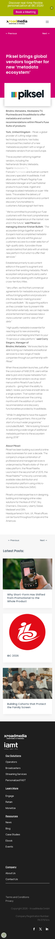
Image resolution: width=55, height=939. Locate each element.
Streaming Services (16, 774)
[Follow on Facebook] (34, 929)
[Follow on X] (40, 929)
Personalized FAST (16, 780)
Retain (9, 802)
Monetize (11, 808)
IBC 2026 (13, 655)
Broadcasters (13, 768)
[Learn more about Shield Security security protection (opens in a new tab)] (4, 935)
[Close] (52, 8)
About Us (11, 873)
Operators (11, 761)
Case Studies (13, 834)
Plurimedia (20, 171)
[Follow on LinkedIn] (47, 929)
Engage (10, 796)
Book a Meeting (26, 12)
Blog (8, 828)
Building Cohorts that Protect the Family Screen (26, 705)
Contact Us (12, 879)
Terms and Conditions (17, 897)
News (9, 822)
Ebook (9, 840)
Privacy (9, 900)
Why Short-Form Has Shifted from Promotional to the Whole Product (26, 598)
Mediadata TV (20, 168)
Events (9, 846)
